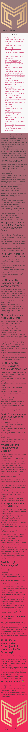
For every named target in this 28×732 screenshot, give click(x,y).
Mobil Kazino (9, 106)
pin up (7, 151)
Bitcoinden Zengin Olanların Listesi (15, 89)
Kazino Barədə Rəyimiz (12, 91)
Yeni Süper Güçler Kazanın (13, 112)
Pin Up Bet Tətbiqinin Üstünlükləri (15, 73)
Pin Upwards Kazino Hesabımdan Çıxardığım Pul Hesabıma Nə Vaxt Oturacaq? (15, 76)
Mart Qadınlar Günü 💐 (12, 80)
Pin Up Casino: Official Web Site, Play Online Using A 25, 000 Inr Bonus (14, 41)
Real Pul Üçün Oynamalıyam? (13, 71)
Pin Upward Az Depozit (12, 38)
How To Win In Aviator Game (13, 97)
